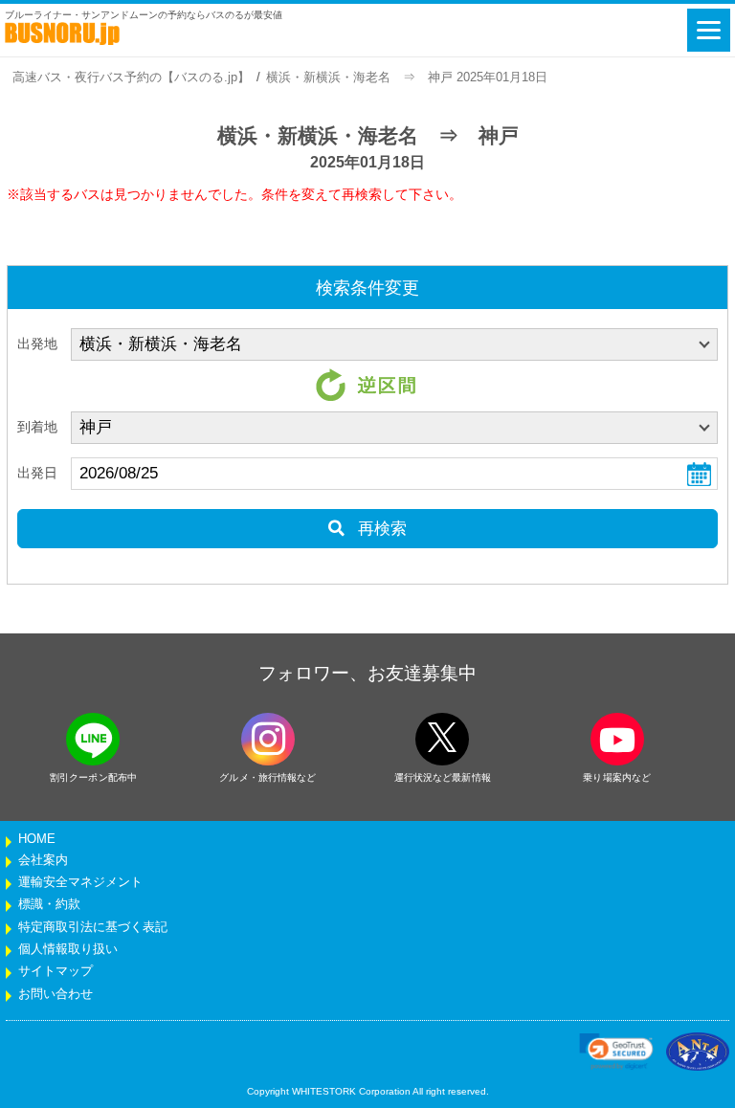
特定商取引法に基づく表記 (92, 927)
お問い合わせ (55, 994)
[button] (616, 1051)
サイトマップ (55, 971)
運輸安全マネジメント (80, 882)
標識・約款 (49, 904)
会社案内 (43, 860)
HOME (37, 839)
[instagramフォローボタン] (268, 739)
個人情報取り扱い (68, 949)
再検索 (380, 529)
